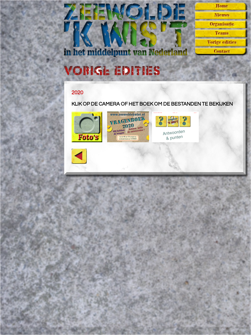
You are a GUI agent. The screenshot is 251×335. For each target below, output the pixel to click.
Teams (221, 33)
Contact (222, 51)
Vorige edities (222, 42)
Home (222, 6)
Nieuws (221, 15)
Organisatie (222, 24)
